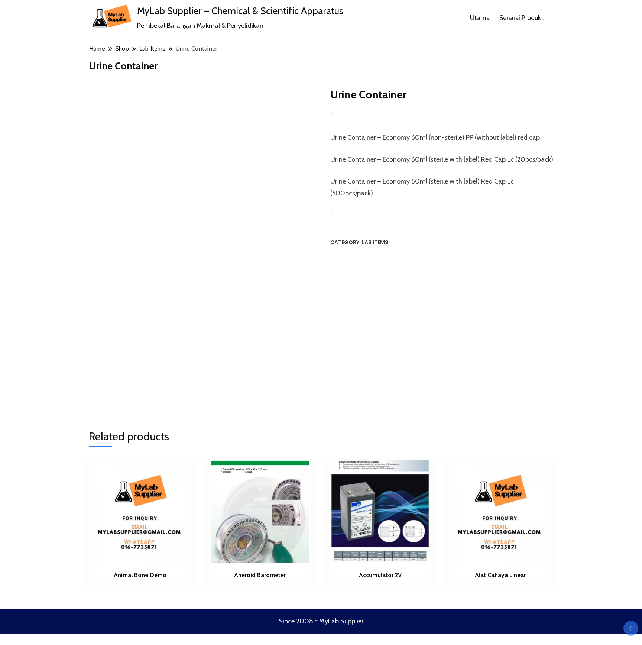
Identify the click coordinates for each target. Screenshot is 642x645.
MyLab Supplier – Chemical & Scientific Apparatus (240, 11)
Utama (480, 18)
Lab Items (375, 242)
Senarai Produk (520, 18)
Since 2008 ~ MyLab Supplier (321, 621)
